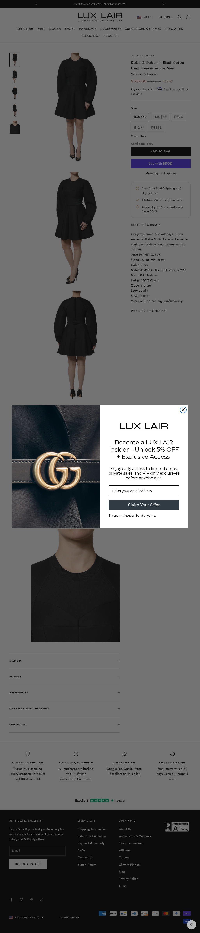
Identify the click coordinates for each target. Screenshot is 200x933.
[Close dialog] (183, 410)
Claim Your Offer (144, 505)
